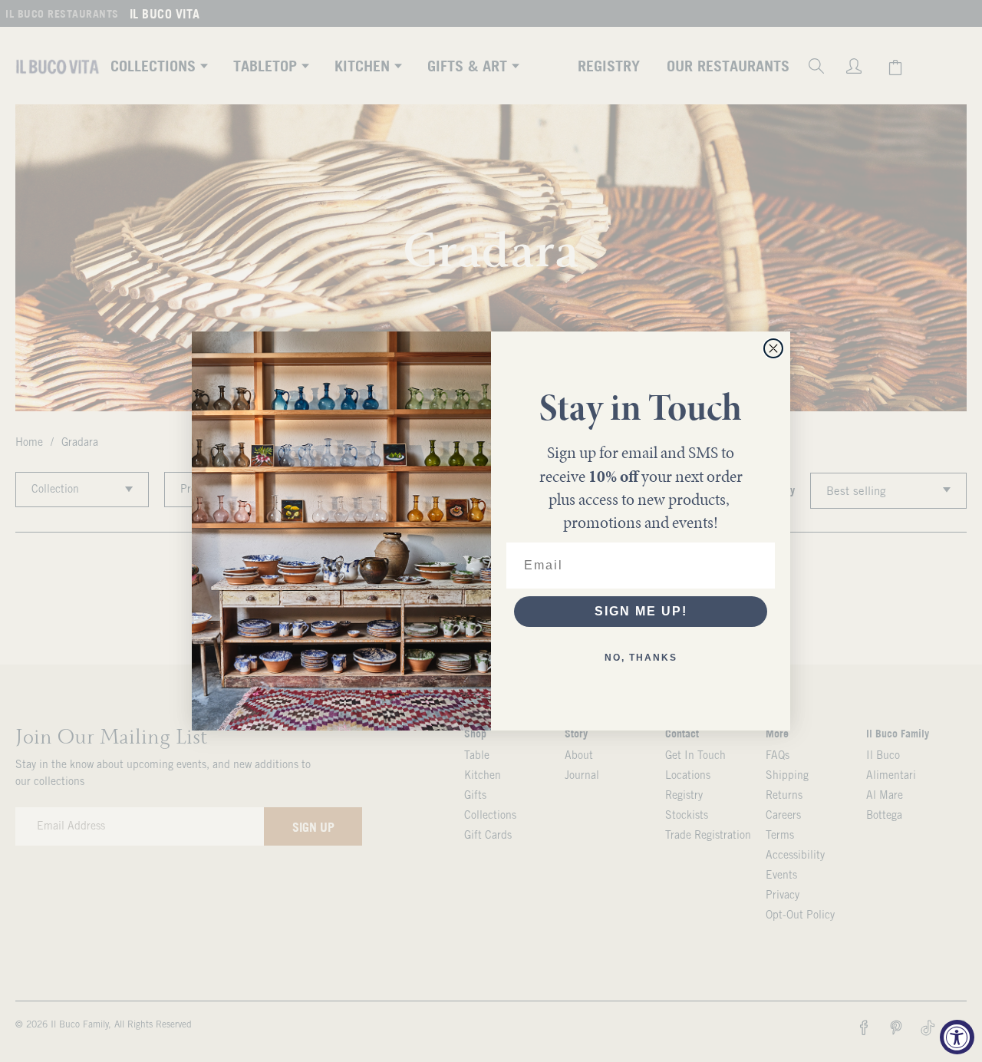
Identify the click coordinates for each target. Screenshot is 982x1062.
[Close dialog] (773, 348)
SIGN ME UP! (641, 611)
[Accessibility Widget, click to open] (957, 1037)
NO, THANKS (641, 657)
